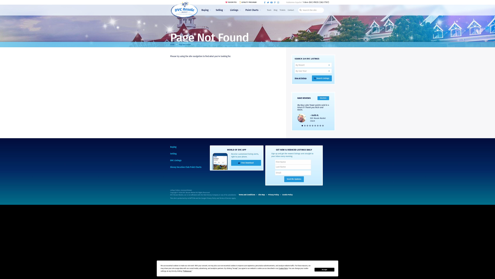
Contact (291, 10)
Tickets (282, 10)
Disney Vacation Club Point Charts (185, 167)
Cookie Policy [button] (283, 268)
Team (269, 10)
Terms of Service (225, 198)
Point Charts (251, 10)
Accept (324, 270)
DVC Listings (176, 160)
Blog (275, 10)
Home (172, 44)
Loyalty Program (249, 2)
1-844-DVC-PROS (316, 2)
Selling (219, 10)
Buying (205, 10)
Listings (234, 10)
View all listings (301, 78)
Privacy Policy (211, 198)
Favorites (232, 2)
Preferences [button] (187, 271)
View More (323, 98)
